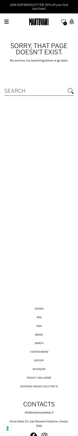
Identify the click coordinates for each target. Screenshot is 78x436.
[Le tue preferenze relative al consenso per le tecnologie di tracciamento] (7, 428)
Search (39, 343)
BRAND (39, 334)
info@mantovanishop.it (39, 412)
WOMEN (39, 308)
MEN (39, 317)
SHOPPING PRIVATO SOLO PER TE (39, 386)
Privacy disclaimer (39, 377)
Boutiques (39, 369)
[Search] (70, 91)
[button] (6, 22)
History (39, 360)
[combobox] (38, 91)
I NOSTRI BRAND (39, 351)
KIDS (39, 326)
